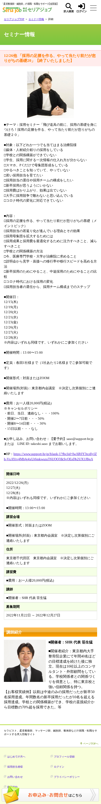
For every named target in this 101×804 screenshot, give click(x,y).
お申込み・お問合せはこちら (50, 795)
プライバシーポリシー (67, 776)
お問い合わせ (15, 776)
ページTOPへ (90, 743)
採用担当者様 (15, 766)
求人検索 (68, 8)
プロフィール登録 (64, 756)
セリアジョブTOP (14, 19)
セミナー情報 (36, 19)
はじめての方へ (16, 756)
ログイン (81, 8)
